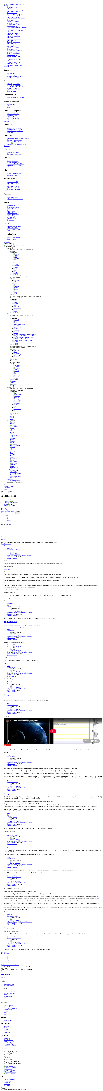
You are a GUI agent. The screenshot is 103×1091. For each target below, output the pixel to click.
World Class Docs (17, 140)
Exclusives (13, 230)
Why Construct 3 (8, 1005)
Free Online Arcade (9, 1044)
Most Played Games (19, 164)
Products (6, 5)
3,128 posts (19, 611)
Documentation (8, 996)
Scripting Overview (17, 76)
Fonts (12, 210)
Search (5, 489)
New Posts (14, 175)
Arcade (9, 450)
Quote (15, 558)
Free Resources (18, 129)
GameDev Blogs (8, 1042)
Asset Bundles (16, 237)
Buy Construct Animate (16, 199)
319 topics (13, 611)
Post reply (3, 508)
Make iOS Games (25, 338)
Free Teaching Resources (10, 1008)
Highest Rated (16, 229)
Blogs (8, 469)
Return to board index (13, 965)
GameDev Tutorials (9, 1041)
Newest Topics (17, 154)
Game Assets (7, 1038)
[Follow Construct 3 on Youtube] (13, 183)
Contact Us (10, 479)
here (61, 563)
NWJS (15, 115)
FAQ (12, 132)
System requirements (18, 75)
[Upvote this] (12, 555)
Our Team (6, 1028)
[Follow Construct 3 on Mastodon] (13, 189)
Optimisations (18, 89)
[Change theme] (14, 482)
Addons (14, 205)
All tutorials (14, 91)
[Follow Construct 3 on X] (11, 184)
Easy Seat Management (10, 1006)
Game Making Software (10, 984)
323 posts (18, 635)
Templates (14, 215)
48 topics (12, 821)
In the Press (7, 1030)
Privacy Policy (7, 1081)
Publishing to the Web (20, 85)
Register (6, 242)
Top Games (15, 161)
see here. (97, 898)
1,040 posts (19, 821)
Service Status (7, 1085)
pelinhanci (3, 545)
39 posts (17, 554)
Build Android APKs (18, 87)
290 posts (18, 650)
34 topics (12, 650)
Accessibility (7, 1084)
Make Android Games (27, 337)
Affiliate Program (8, 1020)
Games (13, 211)
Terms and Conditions (9, 1079)
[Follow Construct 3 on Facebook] (13, 187)
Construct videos (14, 747)
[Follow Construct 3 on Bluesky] (13, 186)
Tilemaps (13, 218)
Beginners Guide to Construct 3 (29, 334)
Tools (12, 220)
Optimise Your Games (26, 340)
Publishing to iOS (16, 88)
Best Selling (15, 228)
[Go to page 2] (9, 520)
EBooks (13, 208)
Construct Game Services (26, 296)
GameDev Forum (8, 1040)
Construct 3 (22, 249)
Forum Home (15, 152)
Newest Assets (17, 226)
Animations (16, 207)
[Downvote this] (25, 555)
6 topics (12, 554)
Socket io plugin (8, 569)
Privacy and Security (18, 131)
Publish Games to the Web (28, 336)
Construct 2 (17, 360)
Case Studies (7, 999)
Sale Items (13, 239)
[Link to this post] (11, 556)
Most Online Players (17, 165)
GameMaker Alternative (10, 991)
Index (7, 695)
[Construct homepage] (14, 4)
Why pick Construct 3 (17, 128)
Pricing (5, 994)
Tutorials (13, 107)
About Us (6, 1026)
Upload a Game (16, 166)
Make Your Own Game (10, 993)
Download (16, 114)
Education (6, 121)
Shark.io (3, 539)
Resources (6, 66)
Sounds (17, 214)
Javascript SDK (15, 118)
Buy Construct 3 (14, 197)
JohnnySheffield (10, 928)
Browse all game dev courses (18, 97)
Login (9, 242)
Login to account (16, 480)
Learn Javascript (8, 1009)
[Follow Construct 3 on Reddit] (12, 182)
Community (7, 146)
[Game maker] (14, 245)
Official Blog (17, 173)
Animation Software (9, 985)
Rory (7, 847)
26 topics (12, 635)
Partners (6, 1011)
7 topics (12, 671)
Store (5, 190)
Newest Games (15, 162)
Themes (14, 217)
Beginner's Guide (15, 84)
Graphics (14, 213)
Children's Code (8, 1082)
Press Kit (6, 1029)
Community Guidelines (10, 1045)
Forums (9, 436)
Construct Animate (22, 276)
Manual (14, 73)
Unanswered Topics (9, 486)
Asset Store (10, 420)
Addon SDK (15, 77)
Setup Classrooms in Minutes (21, 138)
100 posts (17, 671)
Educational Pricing (15, 141)
